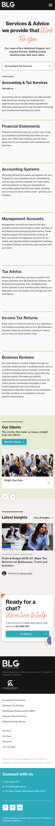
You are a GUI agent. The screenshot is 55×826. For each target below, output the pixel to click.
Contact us (26, 634)
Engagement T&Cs (29, 759)
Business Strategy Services (14, 721)
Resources (7, 741)
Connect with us (18, 774)
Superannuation (26, 554)
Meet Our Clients (12, 442)
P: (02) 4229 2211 (11, 781)
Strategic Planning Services (14, 716)
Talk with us (7, 88)
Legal (17, 759)
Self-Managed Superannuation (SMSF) (19, 711)
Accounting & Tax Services (14, 700)
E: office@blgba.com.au (14, 786)
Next (13, 497)
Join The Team (9, 747)
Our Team (7, 736)
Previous (5, 497)
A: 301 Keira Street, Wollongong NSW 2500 (24, 791)
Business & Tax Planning (13, 705)
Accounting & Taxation (10, 554)
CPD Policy (42, 759)
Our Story (7, 731)
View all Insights (42, 518)
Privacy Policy (8, 759)
